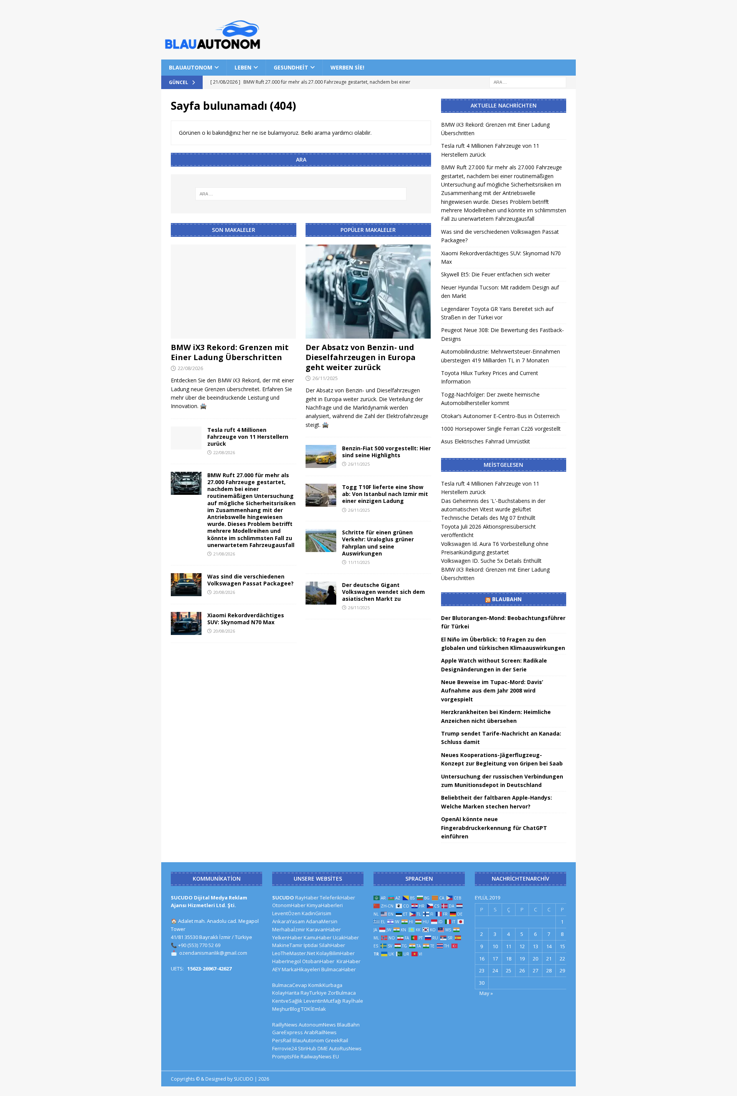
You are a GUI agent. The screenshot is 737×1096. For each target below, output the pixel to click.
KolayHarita (285, 992)
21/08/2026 (224, 554)
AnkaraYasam (288, 921)
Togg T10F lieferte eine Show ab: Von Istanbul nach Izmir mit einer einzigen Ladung (385, 493)
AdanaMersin (321, 921)
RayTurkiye (314, 992)
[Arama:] (527, 82)
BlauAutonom (190, 67)
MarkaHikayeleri (301, 969)
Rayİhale (352, 1000)
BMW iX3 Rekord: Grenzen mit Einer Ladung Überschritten (230, 352)
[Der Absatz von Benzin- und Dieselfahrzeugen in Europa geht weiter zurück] (368, 292)
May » (486, 993)
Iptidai (311, 945)
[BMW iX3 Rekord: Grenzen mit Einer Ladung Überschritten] (233, 292)
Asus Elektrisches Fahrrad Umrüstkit (485, 441)
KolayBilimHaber (335, 953)
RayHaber (307, 897)
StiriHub (307, 1048)
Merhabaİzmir (288, 929)
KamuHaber (318, 937)
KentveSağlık (287, 1000)
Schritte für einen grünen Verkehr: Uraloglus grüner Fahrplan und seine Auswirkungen (378, 543)
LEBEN (243, 67)
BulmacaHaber (338, 969)
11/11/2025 (359, 562)
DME (322, 1048)
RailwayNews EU (320, 1056)
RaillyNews (284, 1024)
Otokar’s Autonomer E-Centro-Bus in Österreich (500, 416)
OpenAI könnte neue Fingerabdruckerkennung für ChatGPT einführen (494, 827)
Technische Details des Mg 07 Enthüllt (488, 517)
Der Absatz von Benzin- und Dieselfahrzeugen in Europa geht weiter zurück (361, 357)
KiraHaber (348, 961)
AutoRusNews (345, 1048)
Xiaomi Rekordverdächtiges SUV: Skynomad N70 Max (245, 619)
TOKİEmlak (313, 1008)
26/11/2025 (325, 378)
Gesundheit (291, 67)
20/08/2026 (224, 592)
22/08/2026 (190, 368)
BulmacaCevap (289, 985)
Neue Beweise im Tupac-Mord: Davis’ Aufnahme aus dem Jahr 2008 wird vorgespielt (492, 690)
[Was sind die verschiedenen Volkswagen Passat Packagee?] (186, 584)
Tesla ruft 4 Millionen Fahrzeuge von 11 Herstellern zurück (247, 436)
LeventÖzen (286, 913)
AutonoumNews (317, 1024)
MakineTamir (287, 945)
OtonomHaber (289, 905)
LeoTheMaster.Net (293, 953)
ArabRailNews (320, 1032)
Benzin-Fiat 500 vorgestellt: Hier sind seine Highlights (386, 452)
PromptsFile (285, 1056)
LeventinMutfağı (322, 1000)
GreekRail (336, 1040)
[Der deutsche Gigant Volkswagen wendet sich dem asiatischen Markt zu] (321, 593)
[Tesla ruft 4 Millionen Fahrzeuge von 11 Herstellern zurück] (186, 438)
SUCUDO (283, 897)
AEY (276, 969)
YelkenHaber (287, 937)
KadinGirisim (316, 913)
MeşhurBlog (286, 1008)
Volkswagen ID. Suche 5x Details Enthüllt (491, 560)
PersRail (281, 1040)
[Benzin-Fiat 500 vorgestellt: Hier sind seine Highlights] (321, 456)
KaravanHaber (323, 929)
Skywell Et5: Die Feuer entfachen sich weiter (495, 274)
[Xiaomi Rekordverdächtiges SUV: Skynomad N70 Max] (186, 623)
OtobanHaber (318, 961)
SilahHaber (332, 945)
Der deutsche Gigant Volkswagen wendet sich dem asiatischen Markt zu (383, 591)
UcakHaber (346, 937)
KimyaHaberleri (325, 905)
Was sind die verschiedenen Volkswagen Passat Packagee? (250, 580)
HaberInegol (286, 961)
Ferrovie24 (284, 1048)
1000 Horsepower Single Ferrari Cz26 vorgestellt (501, 428)
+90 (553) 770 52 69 (199, 945)
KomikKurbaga (325, 985)
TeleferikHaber (337, 897)
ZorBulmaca (342, 992)
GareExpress (287, 1032)
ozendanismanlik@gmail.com (213, 952)
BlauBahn (507, 599)
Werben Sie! (347, 67)
